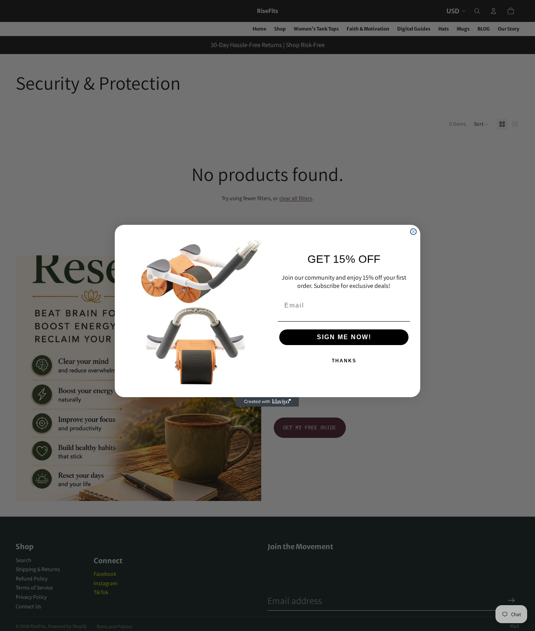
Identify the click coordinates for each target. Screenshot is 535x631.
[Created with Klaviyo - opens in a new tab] (267, 402)
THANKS (344, 360)
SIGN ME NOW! (344, 337)
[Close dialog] (413, 232)
